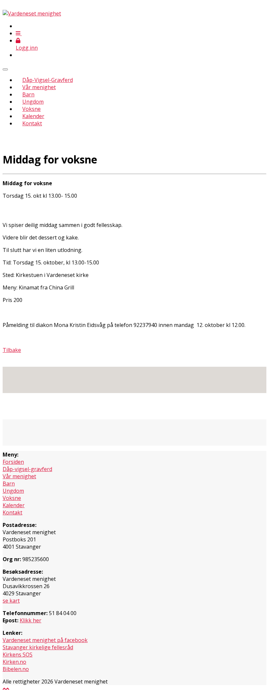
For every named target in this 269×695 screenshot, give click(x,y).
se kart (11, 600)
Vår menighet (39, 87)
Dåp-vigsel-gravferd (27, 469)
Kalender (33, 116)
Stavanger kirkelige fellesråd (38, 647)
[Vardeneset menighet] (32, 13)
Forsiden (13, 461)
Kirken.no (14, 661)
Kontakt (32, 123)
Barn (28, 94)
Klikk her (30, 620)
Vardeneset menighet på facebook (45, 640)
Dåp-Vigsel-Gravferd (47, 80)
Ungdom (33, 101)
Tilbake (12, 350)
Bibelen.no (16, 669)
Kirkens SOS (17, 654)
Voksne (31, 108)
